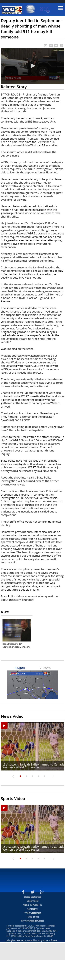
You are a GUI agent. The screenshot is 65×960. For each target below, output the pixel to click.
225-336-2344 (50, 930)
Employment (32, 900)
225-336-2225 (26, 928)
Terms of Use (32, 916)
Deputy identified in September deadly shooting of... (16, 646)
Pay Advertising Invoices (32, 920)
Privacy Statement (32, 912)
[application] (32, 66)
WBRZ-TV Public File (32, 904)
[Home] (12, 10)
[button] (32, 65)
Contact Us (32, 908)
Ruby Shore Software (47, 940)
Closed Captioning (32, 897)
